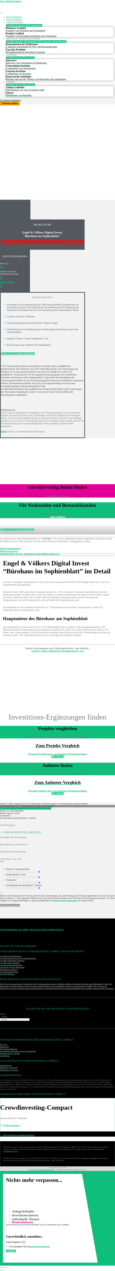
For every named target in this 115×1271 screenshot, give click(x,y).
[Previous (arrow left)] (1, 1270)
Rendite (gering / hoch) (16, 874)
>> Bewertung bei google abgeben (17, 1135)
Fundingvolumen (7, 282)
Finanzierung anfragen (9, 970)
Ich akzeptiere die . (30, 1246)
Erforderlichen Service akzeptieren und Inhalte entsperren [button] (29, 554)
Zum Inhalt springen (10, 1)
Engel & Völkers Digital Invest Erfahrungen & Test (57, 651)
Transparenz (11, 880)
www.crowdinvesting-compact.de (41, 1170)
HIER (4, 431)
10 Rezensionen (11, 1125)
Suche (3, 1014)
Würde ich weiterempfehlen (17, 869)
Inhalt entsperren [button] (9, 551)
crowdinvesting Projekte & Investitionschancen (18, 958)
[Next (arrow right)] (3, 1270)
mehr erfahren (57, 517)
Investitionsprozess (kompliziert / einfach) (24, 885)
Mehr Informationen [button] (10, 548)
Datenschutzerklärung (38, 1246)
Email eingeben (13, 1242)
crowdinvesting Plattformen (10, 956)
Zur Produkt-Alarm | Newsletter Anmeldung (32, 930)
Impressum (4, 1047)
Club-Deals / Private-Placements (12, 967)
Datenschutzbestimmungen (65, 900)
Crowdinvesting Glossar (9, 972)
